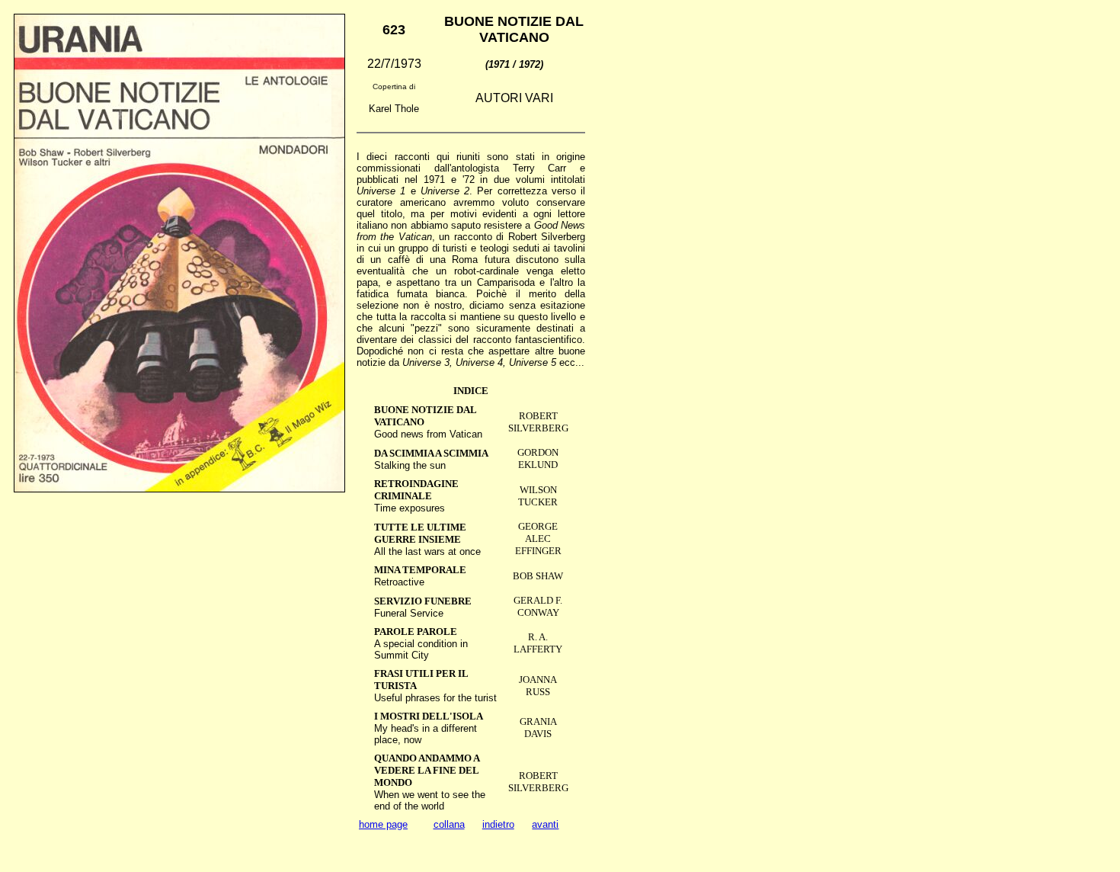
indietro (498, 824)
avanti (545, 824)
